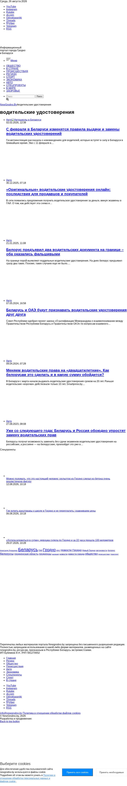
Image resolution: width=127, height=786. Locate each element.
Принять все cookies (77, 772)
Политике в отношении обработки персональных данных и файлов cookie (27, 778)
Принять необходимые (111, 772)
